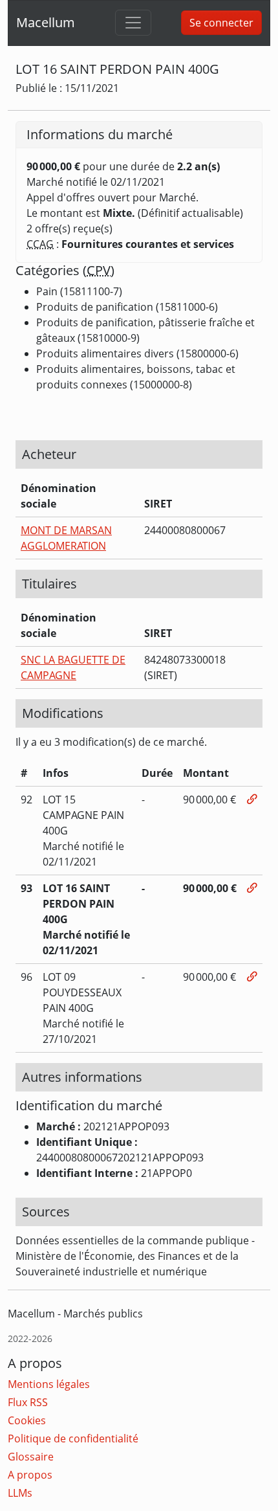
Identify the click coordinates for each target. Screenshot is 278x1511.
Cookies (27, 1420)
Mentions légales (49, 1384)
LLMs (20, 1493)
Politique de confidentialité (73, 1438)
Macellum (45, 22)
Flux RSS (28, 1402)
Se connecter (221, 23)
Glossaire (31, 1456)
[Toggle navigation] (133, 23)
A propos (30, 1475)
